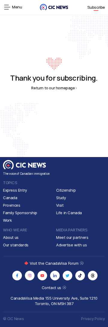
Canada (10, 197)
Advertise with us (71, 244)
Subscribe (96, 7)
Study (61, 197)
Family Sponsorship (20, 212)
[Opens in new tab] (17, 275)
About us (11, 237)
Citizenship (66, 190)
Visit (60, 205)
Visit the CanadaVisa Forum (55, 263)
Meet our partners (72, 237)
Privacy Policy (93, 318)
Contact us (52, 287)
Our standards (15, 244)
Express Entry (15, 190)
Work (7, 220)
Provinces (11, 205)
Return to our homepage (53, 87)
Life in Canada (69, 212)
